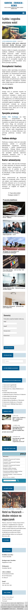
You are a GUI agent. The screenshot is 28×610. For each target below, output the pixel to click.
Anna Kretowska (10, 508)
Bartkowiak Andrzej (11, 41)
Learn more (12, 608)
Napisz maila (5, 583)
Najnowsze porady (8, 411)
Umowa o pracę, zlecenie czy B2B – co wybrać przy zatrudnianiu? (19, 419)
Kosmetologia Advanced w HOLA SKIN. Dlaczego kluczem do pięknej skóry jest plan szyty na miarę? (13, 429)
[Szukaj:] (14, 361)
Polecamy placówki (8, 488)
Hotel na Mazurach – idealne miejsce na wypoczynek (13, 515)
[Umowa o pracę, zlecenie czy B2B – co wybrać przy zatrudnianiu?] (6, 419)
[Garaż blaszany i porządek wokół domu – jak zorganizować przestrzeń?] (6, 440)
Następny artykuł (13, 195)
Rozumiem (20, 608)
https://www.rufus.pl (8, 597)
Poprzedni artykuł (15, 193)
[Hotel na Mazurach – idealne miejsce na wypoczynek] (14, 507)
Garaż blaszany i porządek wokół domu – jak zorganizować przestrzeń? (18, 439)
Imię (5, 321)
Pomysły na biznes (7, 599)
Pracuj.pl (4, 601)
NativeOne (14, 310)
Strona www (7, 331)
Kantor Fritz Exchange (10, 117)
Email (5, 326)
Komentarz (7, 335)
